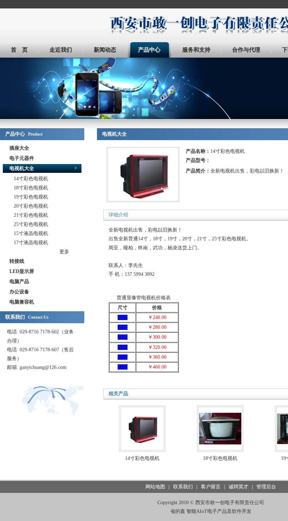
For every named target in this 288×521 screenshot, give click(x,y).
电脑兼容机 (21, 302)
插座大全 (19, 148)
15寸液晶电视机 (31, 233)
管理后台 (266, 486)
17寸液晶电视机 (31, 242)
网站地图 (155, 486)
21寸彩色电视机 (31, 215)
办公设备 (19, 291)
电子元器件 (21, 158)
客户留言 (211, 486)
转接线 (16, 261)
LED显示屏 (21, 271)
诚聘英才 (238, 486)
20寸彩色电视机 (31, 206)
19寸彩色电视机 (31, 197)
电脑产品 (19, 281)
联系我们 (183, 486)
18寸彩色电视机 (31, 187)
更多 (64, 251)
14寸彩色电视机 (31, 178)
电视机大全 (21, 168)
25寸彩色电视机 (31, 224)
